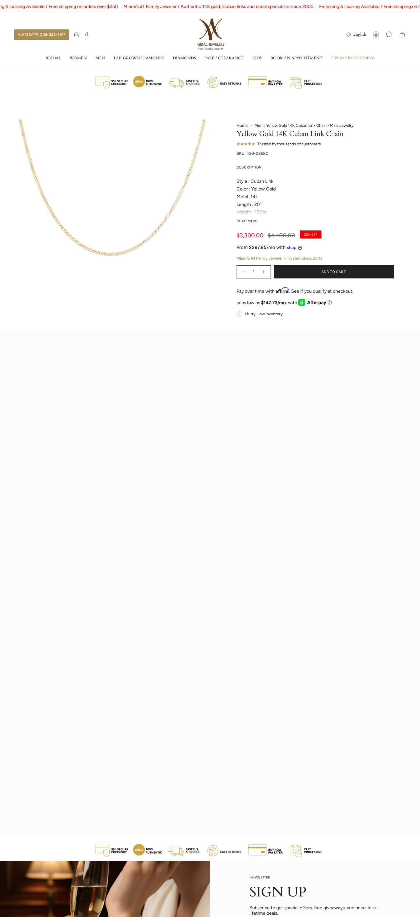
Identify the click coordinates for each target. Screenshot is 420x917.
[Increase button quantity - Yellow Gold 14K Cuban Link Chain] (264, 271)
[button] (53, 59)
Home (242, 125)
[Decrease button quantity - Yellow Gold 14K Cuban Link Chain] (243, 271)
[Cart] (402, 34)
